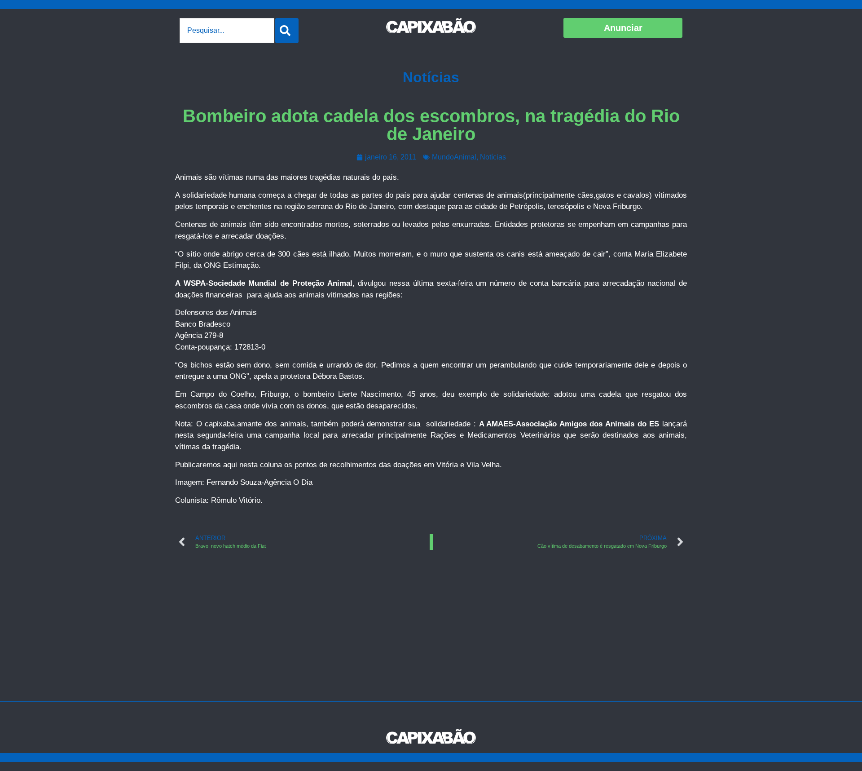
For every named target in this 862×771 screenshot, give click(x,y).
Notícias (431, 77)
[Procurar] (287, 30)
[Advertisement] (431, 634)
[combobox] (227, 30)
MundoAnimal (454, 157)
